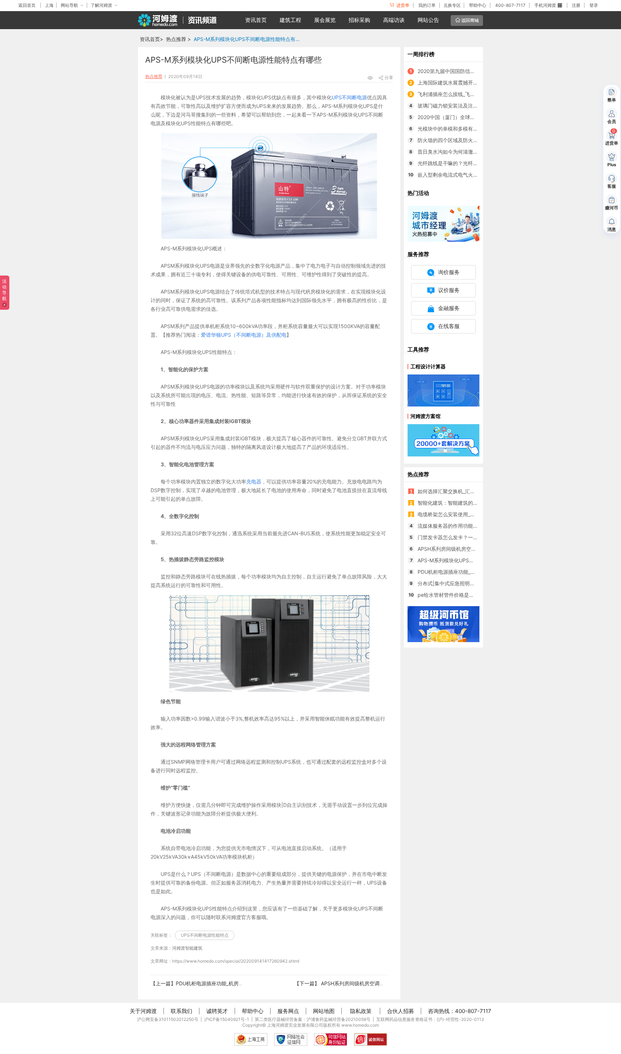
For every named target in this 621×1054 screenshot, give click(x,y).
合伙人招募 (400, 1011)
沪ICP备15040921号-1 (226, 1019)
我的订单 (427, 5)
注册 (576, 5)
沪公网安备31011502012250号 (167, 1019)
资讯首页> (151, 39)
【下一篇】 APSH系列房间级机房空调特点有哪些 (349, 983)
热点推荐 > (178, 39)
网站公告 (428, 20)
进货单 (402, 5)
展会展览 (325, 20)
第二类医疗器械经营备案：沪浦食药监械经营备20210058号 (313, 1019)
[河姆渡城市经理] (443, 223)
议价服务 (449, 290)
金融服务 (449, 308)
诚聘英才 (217, 1011)
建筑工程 (290, 20)
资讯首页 (256, 20)
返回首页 (27, 5)
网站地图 (324, 1011)
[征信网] (290, 1039)
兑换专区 (452, 5)
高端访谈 (394, 20)
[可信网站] (330, 1039)
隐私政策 (361, 1011)
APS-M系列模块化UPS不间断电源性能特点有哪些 (248, 39)
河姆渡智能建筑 (187, 948)
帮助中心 (477, 5)
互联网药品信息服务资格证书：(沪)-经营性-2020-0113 (430, 1019)
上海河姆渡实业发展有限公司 (295, 1025)
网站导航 (69, 5)
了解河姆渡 (101, 5)
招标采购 (359, 20)
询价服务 (449, 272)
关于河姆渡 (143, 1011)
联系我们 (181, 1011)
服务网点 (288, 1011)
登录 (593, 5)
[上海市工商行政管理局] (250, 1039)
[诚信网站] (370, 1039)
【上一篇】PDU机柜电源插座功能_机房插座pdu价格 (209, 983)
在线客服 (449, 326)
